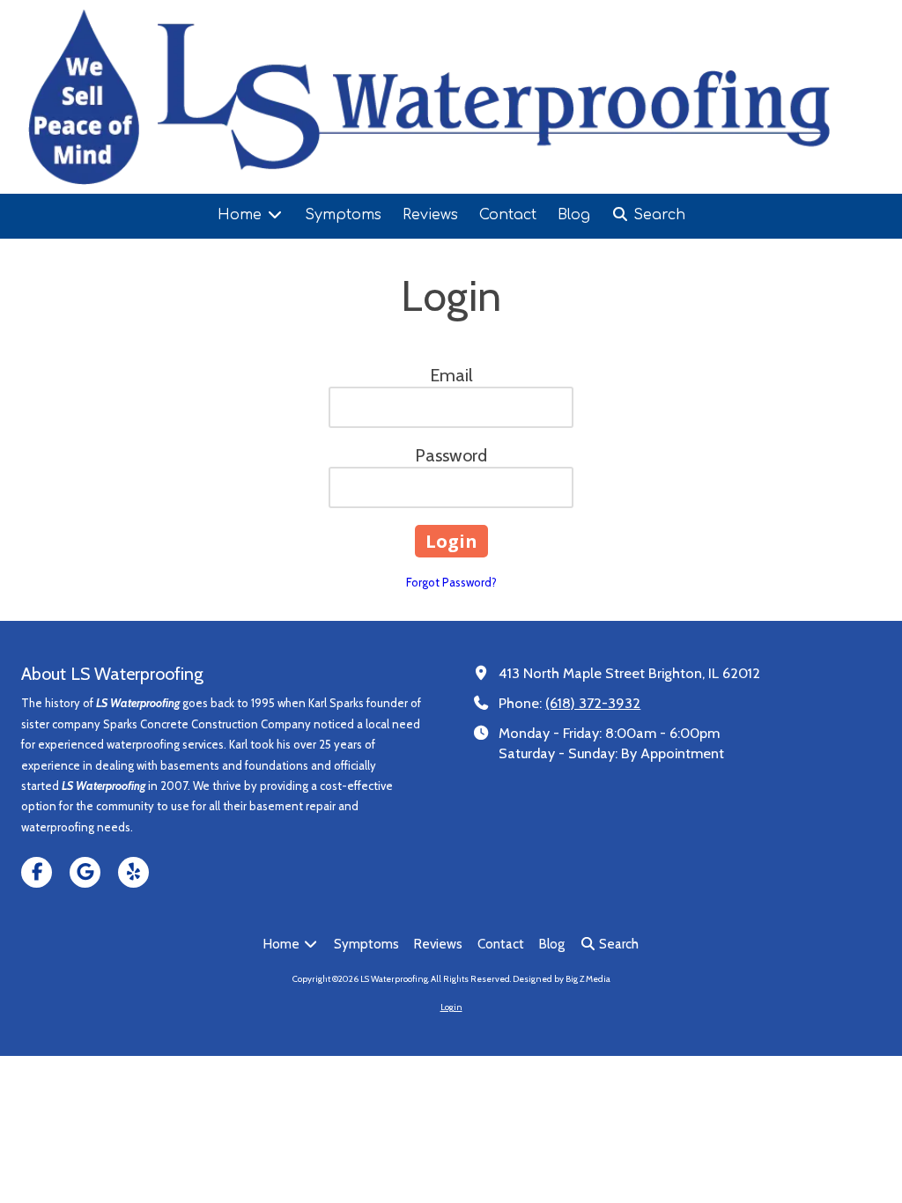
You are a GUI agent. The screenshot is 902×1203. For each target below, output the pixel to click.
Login (451, 1007)
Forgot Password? (451, 582)
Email (451, 375)
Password (451, 455)
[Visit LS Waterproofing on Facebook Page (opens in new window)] (36, 872)
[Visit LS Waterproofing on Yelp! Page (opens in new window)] (133, 872)
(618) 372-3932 (592, 703)
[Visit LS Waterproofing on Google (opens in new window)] (85, 872)
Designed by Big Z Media (561, 979)
